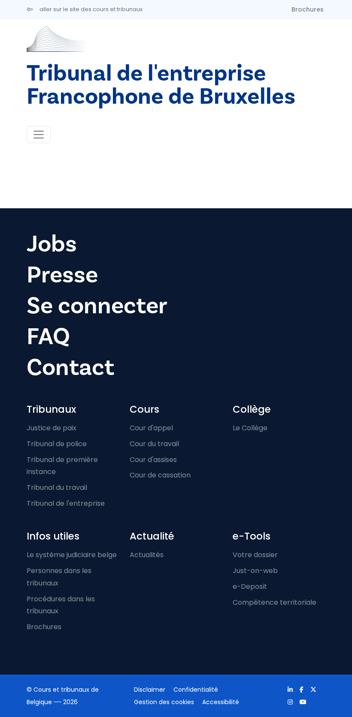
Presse (62, 275)
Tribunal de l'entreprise (66, 503)
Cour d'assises (153, 460)
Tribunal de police (57, 444)
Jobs (52, 244)
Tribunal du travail (57, 487)
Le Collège (250, 428)
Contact (70, 367)
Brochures (307, 9)
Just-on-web (255, 571)
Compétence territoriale (274, 602)
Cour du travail (154, 444)
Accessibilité (220, 702)
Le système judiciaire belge (72, 555)
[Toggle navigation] (39, 134)
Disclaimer (149, 689)
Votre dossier (255, 555)
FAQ (48, 336)
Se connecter (97, 306)
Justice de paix (51, 428)
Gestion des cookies (164, 702)
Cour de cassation (160, 475)
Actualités (147, 555)
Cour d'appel (151, 428)
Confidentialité (195, 689)
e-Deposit (250, 586)
